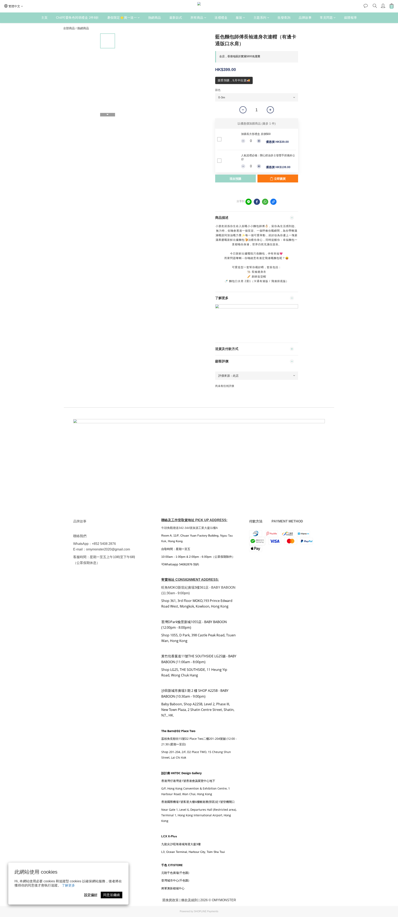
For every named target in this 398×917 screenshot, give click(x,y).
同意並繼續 (111, 895)
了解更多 (68, 885)
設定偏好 (90, 895)
